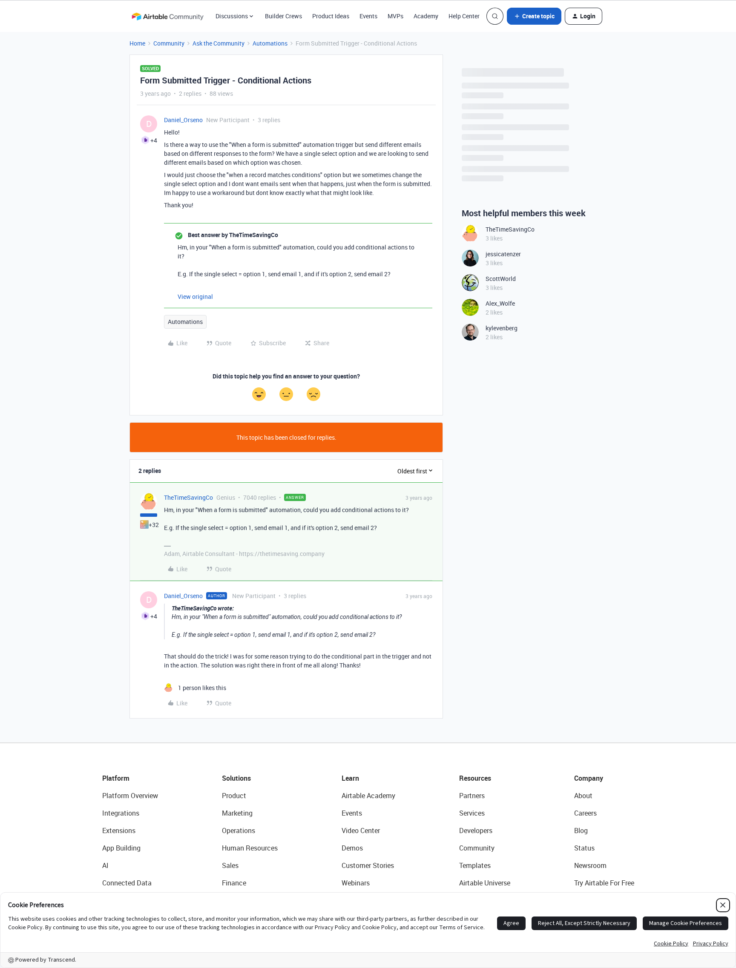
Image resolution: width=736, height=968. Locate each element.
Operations (238, 830)
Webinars (356, 883)
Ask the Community (218, 43)
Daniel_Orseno (183, 120)
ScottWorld (501, 279)
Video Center (361, 830)
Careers (585, 813)
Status (584, 848)
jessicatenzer (503, 254)
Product (234, 795)
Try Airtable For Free (604, 883)
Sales (230, 865)
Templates (475, 865)
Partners (472, 795)
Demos (352, 848)
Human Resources (250, 848)
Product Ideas (330, 16)
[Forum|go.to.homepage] (167, 16)
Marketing (237, 813)
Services (472, 813)
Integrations (120, 813)
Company (588, 778)
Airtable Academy (368, 795)
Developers (475, 830)
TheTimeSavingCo (188, 497)
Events (368, 16)
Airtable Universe (484, 883)
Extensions (118, 830)
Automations (270, 43)
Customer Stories (368, 865)
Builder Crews (283, 16)
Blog (581, 830)
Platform (115, 778)
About (583, 795)
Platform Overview (130, 795)
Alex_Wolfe (500, 303)
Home (137, 43)
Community (168, 43)
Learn (350, 778)
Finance (234, 883)
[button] (534, 16)
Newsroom (590, 865)
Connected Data (127, 883)
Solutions (236, 778)
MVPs (395, 16)
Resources (475, 778)
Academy (426, 16)
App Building (121, 848)
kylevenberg (502, 328)
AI (105, 865)
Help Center (464, 16)
